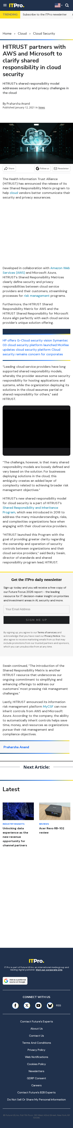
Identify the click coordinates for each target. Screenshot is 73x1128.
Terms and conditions (36, 1043)
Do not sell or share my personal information (36, 1099)
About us (36, 1028)
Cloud (22, 33)
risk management (37, 296)
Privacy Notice (52, 636)
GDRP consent (36, 1078)
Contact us (36, 1036)
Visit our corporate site (49, 969)
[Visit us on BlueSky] (49, 1005)
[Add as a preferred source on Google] (15, 981)
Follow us (44, 168)
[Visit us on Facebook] (15, 1005)
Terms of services (47, 632)
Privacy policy (36, 1050)
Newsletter (63, 168)
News (41, 107)
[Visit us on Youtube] (38, 1005)
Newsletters (36, 1071)
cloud (14, 193)
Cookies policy (36, 1064)
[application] (36, 429)
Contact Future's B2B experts (36, 1092)
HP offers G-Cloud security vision (27, 340)
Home (7, 33)
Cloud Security (44, 33)
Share (11, 168)
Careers (36, 1085)
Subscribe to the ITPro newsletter (45, 14)
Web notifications (36, 1057)
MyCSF (48, 706)
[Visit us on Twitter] (27, 1005)
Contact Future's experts (36, 1021)
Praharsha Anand (18, 104)
